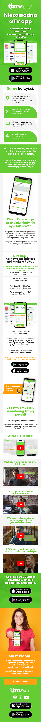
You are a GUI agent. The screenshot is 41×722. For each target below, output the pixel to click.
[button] (20, 682)
